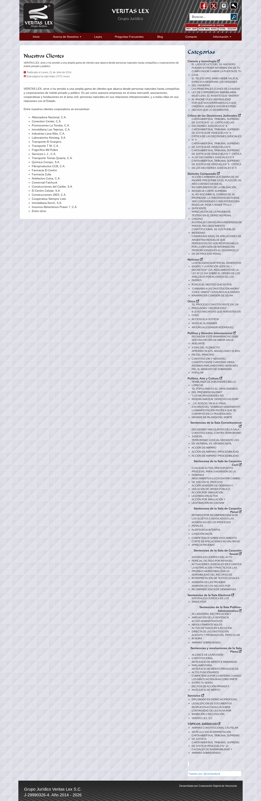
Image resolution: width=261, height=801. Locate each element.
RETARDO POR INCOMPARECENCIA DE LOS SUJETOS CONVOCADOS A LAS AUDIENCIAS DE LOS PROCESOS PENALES (215, 520)
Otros (192, 301)
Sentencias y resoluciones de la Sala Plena (216, 650)
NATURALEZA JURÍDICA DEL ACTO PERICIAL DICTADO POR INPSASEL (212, 559)
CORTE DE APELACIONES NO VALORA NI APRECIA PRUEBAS (216, 543)
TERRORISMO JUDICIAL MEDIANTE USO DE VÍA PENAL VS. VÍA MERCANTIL (215, 442)
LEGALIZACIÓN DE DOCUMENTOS (212, 703)
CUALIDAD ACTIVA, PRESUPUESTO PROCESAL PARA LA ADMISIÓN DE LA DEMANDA (214, 471)
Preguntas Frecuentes (129, 36)
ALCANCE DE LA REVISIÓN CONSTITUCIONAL (207, 656)
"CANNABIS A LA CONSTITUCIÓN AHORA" (216, 288)
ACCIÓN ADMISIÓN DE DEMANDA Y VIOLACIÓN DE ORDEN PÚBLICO (212, 487)
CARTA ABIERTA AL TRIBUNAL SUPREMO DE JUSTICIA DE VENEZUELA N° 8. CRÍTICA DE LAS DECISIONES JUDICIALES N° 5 (216, 134)
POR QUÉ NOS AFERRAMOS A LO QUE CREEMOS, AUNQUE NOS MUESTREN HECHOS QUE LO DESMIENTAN (214, 106)
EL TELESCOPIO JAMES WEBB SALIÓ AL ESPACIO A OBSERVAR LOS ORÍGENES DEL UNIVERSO (215, 82)
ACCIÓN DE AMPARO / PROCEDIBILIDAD (215, 451)
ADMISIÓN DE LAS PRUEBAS (209, 582)
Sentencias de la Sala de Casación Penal (218, 510)
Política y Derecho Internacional (210, 333)
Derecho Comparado (202, 173)
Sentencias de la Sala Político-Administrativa (220, 609)
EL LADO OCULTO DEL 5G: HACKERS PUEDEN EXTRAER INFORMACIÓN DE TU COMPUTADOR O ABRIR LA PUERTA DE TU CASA (216, 69)
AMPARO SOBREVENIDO (206, 642)
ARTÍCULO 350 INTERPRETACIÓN (211, 732)
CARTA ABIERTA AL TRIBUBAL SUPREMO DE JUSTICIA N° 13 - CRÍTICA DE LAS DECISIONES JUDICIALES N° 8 (215, 122)
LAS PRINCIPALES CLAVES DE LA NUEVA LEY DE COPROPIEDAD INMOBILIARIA (216, 90)
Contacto (191, 36)
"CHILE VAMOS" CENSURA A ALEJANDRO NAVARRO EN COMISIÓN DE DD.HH (216, 294)
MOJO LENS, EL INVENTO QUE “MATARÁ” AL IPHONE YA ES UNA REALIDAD (215, 97)
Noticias (194, 259)
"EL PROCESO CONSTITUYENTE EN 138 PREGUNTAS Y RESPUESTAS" (215, 306)
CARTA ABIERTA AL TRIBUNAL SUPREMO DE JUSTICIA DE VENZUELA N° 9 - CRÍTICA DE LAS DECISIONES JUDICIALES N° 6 (216, 164)
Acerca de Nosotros (66, 36)
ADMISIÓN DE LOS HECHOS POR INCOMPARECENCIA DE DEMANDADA (214, 587)
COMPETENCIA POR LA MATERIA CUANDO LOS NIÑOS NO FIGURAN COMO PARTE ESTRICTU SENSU (216, 679)
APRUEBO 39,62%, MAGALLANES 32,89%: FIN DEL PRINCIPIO (216, 353)
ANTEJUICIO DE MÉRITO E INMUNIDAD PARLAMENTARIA (214, 664)
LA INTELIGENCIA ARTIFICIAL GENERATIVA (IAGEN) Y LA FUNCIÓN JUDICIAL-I (216, 265)
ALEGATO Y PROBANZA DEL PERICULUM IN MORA (216, 637)
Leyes (98, 36)
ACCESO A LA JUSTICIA (205, 319)
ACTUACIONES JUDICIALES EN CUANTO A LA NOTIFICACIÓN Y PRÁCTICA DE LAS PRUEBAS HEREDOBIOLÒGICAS (216, 568)
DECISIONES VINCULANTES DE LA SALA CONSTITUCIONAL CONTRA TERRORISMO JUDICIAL (216, 433)
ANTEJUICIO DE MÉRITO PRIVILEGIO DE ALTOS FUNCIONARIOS (215, 670)
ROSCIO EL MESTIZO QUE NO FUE (212, 284)
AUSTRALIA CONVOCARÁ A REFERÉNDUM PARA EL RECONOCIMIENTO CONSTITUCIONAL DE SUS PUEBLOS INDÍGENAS (217, 227)
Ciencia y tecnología (202, 61)
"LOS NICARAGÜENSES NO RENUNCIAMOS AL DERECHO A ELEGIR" (215, 397)
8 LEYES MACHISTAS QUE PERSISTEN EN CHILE (216, 313)
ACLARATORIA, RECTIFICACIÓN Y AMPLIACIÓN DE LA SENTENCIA (211, 616)
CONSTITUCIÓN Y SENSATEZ (209, 358)
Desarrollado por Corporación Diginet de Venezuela (208, 785)
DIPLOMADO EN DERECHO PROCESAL (215, 699)
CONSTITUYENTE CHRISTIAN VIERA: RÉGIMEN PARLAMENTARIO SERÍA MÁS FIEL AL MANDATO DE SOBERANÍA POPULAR (215, 367)
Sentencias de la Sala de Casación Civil (218, 463)
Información (221, 36)
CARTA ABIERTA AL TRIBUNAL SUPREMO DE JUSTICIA (215, 737)
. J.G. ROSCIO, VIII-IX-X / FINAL (209, 403)
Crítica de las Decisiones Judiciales (213, 115)
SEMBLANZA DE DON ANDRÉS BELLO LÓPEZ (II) (214, 383)
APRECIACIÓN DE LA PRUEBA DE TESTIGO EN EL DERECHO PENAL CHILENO (212, 215)
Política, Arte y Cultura (203, 378)
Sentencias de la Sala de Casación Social (218, 552)
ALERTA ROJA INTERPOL (206, 529)
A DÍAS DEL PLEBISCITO (206, 347)
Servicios (194, 695)
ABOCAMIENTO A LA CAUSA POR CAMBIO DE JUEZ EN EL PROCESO (216, 480)
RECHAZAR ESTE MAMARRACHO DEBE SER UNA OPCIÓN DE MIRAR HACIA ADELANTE (215, 340)
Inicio (36, 36)
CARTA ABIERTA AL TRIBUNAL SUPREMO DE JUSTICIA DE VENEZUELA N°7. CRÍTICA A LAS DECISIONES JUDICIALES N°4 (216, 154)
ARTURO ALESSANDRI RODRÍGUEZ (212, 327)
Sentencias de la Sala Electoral (209, 595)
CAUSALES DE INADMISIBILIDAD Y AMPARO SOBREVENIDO (212, 751)
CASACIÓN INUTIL (202, 534)
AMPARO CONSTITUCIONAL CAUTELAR (215, 727)
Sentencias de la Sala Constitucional (216, 422)
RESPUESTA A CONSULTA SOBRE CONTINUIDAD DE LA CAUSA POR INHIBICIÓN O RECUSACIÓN (211, 711)
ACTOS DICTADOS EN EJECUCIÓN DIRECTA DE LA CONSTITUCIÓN (212, 630)
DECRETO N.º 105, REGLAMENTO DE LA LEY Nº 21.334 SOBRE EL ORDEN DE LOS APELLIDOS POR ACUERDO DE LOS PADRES (216, 275)
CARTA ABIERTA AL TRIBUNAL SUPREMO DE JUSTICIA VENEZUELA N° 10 (215, 744)
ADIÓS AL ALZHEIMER (204, 323)
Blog (160, 36)
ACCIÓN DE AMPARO (204, 447)
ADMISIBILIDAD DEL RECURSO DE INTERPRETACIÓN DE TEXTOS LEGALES (215, 576)
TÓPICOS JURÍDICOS (203, 724)
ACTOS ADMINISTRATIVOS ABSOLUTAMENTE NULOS (207, 623)
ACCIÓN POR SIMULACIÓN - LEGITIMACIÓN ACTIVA (208, 494)
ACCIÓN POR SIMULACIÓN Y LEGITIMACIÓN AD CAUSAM (208, 501)
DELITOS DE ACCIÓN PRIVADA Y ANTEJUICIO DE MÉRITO (210, 688)
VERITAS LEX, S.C (202, 718)
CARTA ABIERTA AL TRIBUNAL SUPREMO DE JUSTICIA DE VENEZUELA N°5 (215, 145)
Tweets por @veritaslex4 (204, 773)
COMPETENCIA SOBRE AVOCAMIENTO (214, 538)
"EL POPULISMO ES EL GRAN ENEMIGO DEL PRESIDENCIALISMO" (215, 390)
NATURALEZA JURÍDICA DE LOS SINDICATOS (210, 600)
